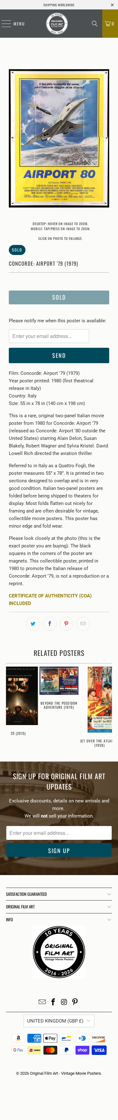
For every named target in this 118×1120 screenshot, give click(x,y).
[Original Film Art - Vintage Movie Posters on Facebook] (53, 1002)
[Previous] (13, 139)
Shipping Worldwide (59, 5)
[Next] (104, 139)
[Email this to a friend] (83, 624)
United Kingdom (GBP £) (55, 1021)
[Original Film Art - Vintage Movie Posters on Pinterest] (75, 1002)
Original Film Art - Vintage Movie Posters (65, 1073)
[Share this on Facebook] (50, 624)
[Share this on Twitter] (33, 624)
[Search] (95, 23)
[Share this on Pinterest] (66, 624)
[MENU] (3, 23)
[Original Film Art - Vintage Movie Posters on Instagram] (64, 1002)
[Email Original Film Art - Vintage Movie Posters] (42, 1002)
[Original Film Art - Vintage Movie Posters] (57, 23)
